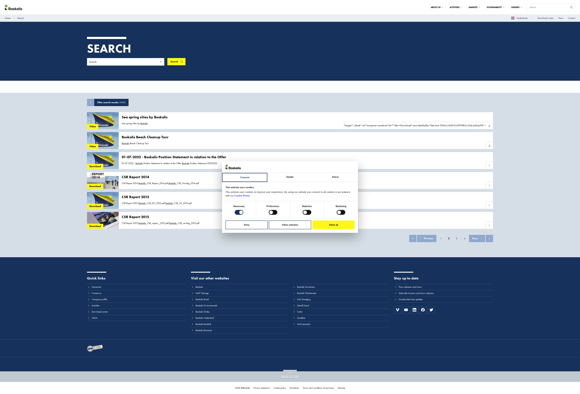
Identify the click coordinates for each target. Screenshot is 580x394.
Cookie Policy (242, 195)
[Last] (489, 238)
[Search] (571, 7)
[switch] (273, 212)
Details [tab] (290, 177)
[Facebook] (423, 309)
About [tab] (335, 177)
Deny (246, 225)
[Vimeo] (397, 309)
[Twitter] (431, 309)
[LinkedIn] (414, 309)
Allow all (333, 225)
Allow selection (290, 225)
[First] (412, 238)
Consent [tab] (244, 177)
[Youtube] (406, 309)
